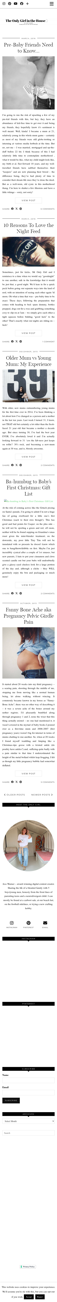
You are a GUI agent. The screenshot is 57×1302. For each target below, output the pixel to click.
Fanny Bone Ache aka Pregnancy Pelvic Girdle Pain (28, 616)
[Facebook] (21, 4)
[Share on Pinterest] (21, 209)
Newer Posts (41, 794)
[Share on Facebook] (12, 209)
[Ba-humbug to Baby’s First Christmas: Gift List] (28, 501)
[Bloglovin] (27, 4)
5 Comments (48, 782)
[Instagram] (4, 4)
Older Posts (15, 794)
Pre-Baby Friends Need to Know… (28, 48)
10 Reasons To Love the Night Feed (28, 228)
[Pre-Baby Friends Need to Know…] (28, 108)
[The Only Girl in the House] (28, 20)
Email (5, 1087)
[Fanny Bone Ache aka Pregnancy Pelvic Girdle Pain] (28, 677)
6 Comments (48, 209)
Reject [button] (40, 1296)
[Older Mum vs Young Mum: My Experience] (28, 401)
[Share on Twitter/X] (17, 209)
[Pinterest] (9, 4)
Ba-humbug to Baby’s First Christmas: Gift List (28, 488)
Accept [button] (29, 1296)
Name (5, 1075)
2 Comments (48, 465)
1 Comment (48, 342)
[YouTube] (16, 4)
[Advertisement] (28, 1200)
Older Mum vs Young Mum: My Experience (28, 361)
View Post (28, 200)
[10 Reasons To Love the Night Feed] (28, 265)
